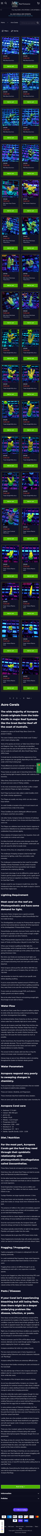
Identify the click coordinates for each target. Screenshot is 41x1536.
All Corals (11, 1526)
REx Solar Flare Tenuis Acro (9, 204)
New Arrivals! (20, 1526)
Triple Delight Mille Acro (9, 353)
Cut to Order (29, 1526)
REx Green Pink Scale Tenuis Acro (9, 241)
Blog (20, 1528)
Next (28, 698)
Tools (36, 1526)
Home (3, 22)
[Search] (37, 23)
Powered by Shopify (20, 1532)
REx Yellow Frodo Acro (29, 203)
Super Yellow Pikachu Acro (29, 532)
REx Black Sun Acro (8, 60)
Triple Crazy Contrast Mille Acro (9, 532)
